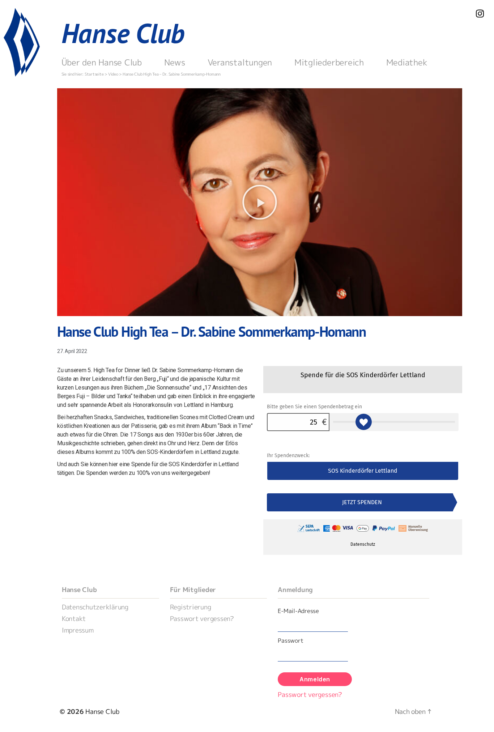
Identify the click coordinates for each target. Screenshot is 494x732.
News (174, 62)
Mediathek (406, 62)
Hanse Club (123, 33)
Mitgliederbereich (329, 62)
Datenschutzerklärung (95, 607)
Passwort (290, 640)
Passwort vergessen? (202, 618)
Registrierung (190, 607)
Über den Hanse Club (101, 62)
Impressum (78, 630)
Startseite (95, 74)
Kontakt (74, 618)
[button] (260, 202)
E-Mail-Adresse (298, 611)
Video (113, 74)
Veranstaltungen (240, 62)
